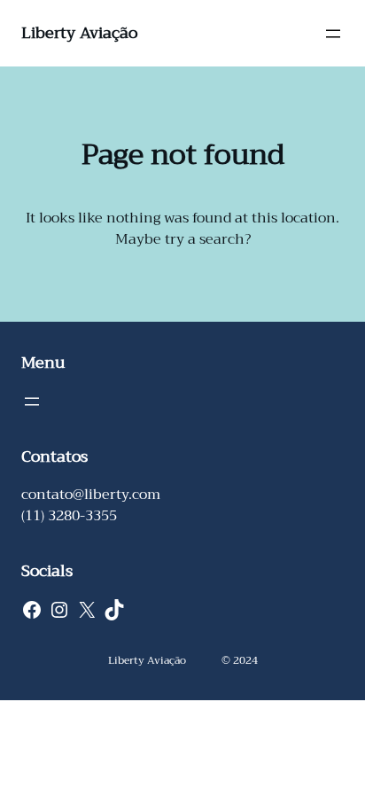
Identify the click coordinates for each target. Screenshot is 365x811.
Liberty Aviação (79, 33)
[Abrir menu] (333, 33)
